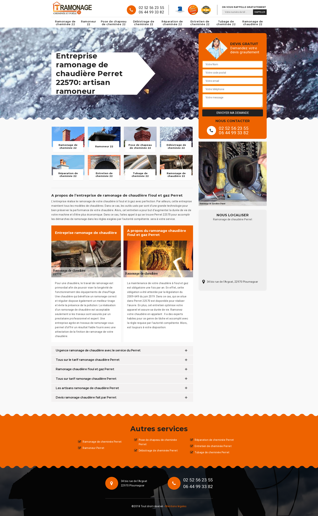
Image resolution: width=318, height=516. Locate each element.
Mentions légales (175, 506)
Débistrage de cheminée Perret (158, 450)
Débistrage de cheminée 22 (143, 23)
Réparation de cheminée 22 (172, 23)
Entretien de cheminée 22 (200, 23)
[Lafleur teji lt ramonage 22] (72, 8)
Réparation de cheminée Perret (214, 439)
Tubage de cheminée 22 (226, 23)
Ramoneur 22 (88, 23)
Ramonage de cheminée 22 (65, 23)
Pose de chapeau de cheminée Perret (158, 442)
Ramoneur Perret (93, 447)
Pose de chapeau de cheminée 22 (114, 23)
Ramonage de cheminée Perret (102, 441)
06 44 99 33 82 (151, 12)
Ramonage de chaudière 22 (252, 23)
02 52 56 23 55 (151, 8)
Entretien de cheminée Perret (213, 446)
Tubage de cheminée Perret (212, 452)
